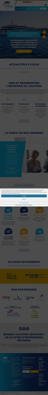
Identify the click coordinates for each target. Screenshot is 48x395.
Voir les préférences (24, 202)
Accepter (24, 195)
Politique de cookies (18, 204)
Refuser (24, 199)
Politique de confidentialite (27, 204)
